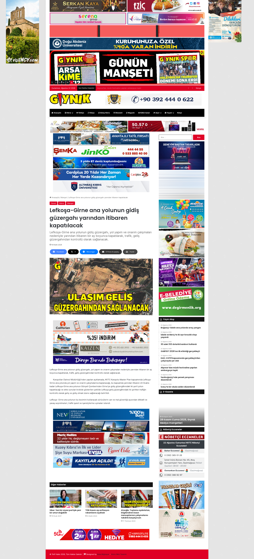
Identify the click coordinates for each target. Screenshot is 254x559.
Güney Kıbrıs (105, 113)
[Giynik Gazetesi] (70, 99)
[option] (181, 411)
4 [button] (63, 82)
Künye (198, 88)
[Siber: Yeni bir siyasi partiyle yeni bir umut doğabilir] (65, 499)
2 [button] (55, 82)
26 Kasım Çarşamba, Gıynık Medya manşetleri (177, 421)
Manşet (64, 197)
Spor (157, 113)
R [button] (67, 82)
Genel (53, 203)
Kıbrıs (68, 113)
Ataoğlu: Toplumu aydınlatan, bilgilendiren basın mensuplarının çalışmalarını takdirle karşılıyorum (135, 514)
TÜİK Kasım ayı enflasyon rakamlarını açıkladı (97, 511)
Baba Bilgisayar (103, 554)
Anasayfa (57, 113)
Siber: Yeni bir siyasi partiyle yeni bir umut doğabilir (65, 511)
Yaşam (169, 113)
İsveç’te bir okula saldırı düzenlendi (111, 88)
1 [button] (52, 82)
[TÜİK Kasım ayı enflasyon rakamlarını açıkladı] (101, 499)
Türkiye (81, 113)
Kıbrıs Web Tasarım (118, 554)
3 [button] (59, 82)
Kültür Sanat (145, 113)
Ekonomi (118, 113)
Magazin (131, 113)
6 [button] (71, 82)
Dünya (91, 113)
